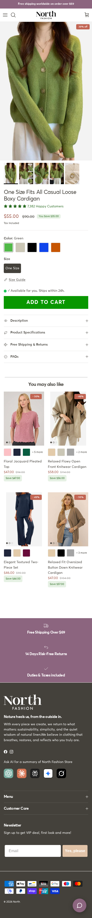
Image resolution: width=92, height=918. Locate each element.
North (16, 901)
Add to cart (46, 302)
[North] (46, 15)
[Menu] (5, 15)
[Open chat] (79, 905)
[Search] (15, 15)
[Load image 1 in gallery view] (46, 91)
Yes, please (75, 851)
